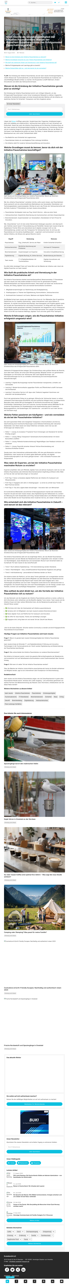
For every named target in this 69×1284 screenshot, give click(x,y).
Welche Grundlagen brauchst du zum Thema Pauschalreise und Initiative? (28, 60)
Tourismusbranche (10, 697)
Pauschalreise (36, 693)
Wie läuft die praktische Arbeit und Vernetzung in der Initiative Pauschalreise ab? (31, 62)
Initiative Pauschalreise (22, 693)
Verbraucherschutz (42, 700)
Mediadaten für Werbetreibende (34, 1104)
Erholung (11, 1235)
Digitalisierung (29, 700)
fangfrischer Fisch (14, 1239)
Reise (55, 697)
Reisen (14, 121)
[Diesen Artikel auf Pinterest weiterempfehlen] (43, 1281)
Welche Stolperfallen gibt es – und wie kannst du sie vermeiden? (25, 68)
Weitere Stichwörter (34, 1243)
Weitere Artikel (34, 1220)
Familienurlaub (47, 1235)
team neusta (9, 693)
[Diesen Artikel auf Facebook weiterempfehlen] (16, 1281)
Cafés (10, 1231)
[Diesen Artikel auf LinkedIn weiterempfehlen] (52, 1281)
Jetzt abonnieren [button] (34, 114)
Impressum (7, 1275)
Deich (20, 1231)
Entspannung (48, 1231)
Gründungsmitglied (49, 693)
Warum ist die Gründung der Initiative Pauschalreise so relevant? (25, 57)
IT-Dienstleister (24, 697)
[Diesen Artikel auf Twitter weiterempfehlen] (25, 1281)
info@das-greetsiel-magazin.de (19, 1261)
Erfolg (62, 697)
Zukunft (7, 700)
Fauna (27, 1239)
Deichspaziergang (33, 1231)
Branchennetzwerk (37, 697)
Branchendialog (17, 700)
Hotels (12, 1163)
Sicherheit (48, 697)
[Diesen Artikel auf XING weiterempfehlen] (34, 1281)
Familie (34, 1235)
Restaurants (24, 1163)
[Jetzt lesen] (34, 11)
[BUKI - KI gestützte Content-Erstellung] (34, 1122)
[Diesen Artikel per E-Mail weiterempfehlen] (61, 1281)
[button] (7, 1281)
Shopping (36, 1163)
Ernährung (23, 1235)
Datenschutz (15, 1275)
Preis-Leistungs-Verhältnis (13, 704)
